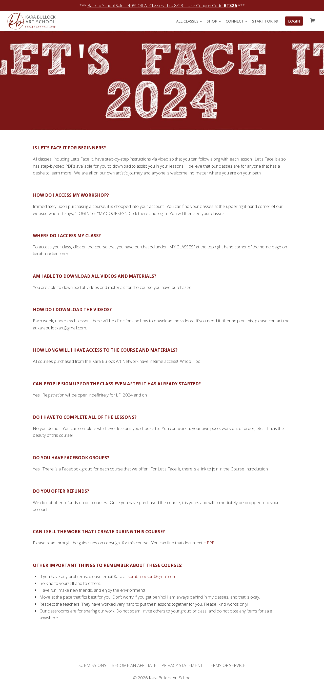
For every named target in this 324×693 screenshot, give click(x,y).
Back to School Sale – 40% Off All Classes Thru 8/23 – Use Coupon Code (162, 5)
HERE (209, 543)
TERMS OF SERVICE (227, 665)
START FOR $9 (265, 21)
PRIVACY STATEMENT (182, 665)
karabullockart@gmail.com (152, 576)
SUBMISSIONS (92, 665)
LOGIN (294, 21)
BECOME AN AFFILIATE (134, 665)
